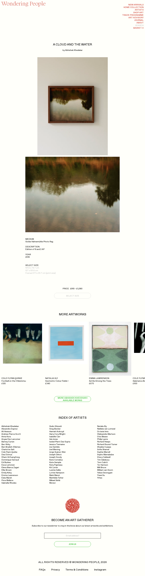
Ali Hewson (6, 431)
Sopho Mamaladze (105, 454)
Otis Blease (102, 436)
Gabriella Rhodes (8, 483)
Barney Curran (7, 441)
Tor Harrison (102, 465)
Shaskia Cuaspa (104, 447)
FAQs (42, 569)
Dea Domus (6, 454)
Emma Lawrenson (9, 475)
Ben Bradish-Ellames (10, 447)
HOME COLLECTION (133, 7)
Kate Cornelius (56, 460)
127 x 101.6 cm (31, 270)
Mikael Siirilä (54, 480)
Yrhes (99, 478)
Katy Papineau (55, 465)
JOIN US (72, 544)
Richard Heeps (103, 441)
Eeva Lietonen (8, 465)
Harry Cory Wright (57, 434)
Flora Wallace (7, 480)
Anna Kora (6, 436)
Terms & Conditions (76, 569)
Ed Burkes (6, 462)
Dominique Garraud (10, 460)
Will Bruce (101, 467)
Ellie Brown (6, 470)
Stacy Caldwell (103, 457)
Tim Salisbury (103, 460)
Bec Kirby (5, 444)
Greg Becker (55, 429)
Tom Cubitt (102, 462)
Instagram (100, 569)
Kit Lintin (53, 467)
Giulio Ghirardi (55, 426)
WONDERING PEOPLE (85, 562)
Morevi (52, 483)
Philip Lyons (102, 439)
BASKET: (138, 28)
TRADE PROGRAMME (133, 15)
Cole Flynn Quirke (9, 452)
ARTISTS (139, 10)
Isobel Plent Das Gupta (59, 441)
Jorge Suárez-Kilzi (57, 452)
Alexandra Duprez (9, 429)
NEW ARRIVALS (136, 5)
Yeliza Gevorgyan (104, 473)
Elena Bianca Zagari (10, 467)
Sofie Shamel (103, 449)
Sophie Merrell (103, 452)
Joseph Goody (55, 457)
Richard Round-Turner (107, 444)
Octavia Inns (102, 431)
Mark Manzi (54, 475)
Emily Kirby (6, 473)
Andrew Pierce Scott (11, 434)
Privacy (55, 569)
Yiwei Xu (101, 475)
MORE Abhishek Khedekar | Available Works (72, 399)
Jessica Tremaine (57, 444)
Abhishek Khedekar (74, 50)
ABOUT (140, 23)
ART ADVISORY (136, 17)
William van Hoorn (105, 470)
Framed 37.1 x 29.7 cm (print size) (40, 273)
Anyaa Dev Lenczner (10, 439)
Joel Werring (54, 449)
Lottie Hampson (56, 473)
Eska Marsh (6, 478)
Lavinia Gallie (55, 470)
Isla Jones (53, 439)
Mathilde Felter (56, 478)
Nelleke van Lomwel (106, 429)
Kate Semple (55, 462)
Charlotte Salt (7, 449)
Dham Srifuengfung (10, 457)
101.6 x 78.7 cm (32, 268)
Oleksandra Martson (106, 434)
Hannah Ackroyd (56, 431)
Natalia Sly (102, 426)
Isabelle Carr (54, 436)
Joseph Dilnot (55, 454)
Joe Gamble (54, 447)
